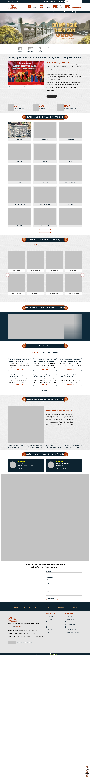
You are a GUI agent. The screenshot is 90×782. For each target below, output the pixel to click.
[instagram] (29, 642)
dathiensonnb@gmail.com (17, 628)
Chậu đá (60, 47)
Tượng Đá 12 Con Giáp (70, 182)
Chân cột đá (70, 139)
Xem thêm (45, 231)
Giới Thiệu (69, 616)
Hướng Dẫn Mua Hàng (72, 624)
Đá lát (70, 161)
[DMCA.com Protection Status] (53, 654)
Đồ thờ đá (19, 225)
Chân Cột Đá (51, 627)
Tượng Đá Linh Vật (45, 204)
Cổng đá (20, 51)
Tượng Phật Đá (70, 204)
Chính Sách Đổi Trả (71, 627)
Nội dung (48, 589)
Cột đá (40, 51)
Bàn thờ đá (19, 139)
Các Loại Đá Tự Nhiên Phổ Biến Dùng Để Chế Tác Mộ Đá (35, 446)
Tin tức (44, 12)
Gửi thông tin (52, 598)
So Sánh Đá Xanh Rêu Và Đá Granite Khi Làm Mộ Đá (73, 446)
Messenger (87, 775)
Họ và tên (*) (49, 571)
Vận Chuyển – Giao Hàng (73, 632)
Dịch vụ (33, 12)
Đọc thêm (19, 369)
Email (47, 583)
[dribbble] (21, 642)
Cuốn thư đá (30, 51)
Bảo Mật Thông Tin (71, 629)
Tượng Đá (50, 624)
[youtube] (27, 642)
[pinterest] (19, 642)
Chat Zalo (87, 771)
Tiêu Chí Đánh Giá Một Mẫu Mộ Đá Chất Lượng (16, 446)
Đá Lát (49, 632)
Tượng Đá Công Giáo (19, 204)
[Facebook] (17, 642)
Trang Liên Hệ (70, 619)
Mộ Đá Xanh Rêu (35, 270)
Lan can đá (45, 182)
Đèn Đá (69, 47)
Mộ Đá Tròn (73, 270)
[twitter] (31, 642)
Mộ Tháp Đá (16, 270)
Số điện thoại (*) (50, 577)
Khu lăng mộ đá (45, 225)
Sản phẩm (22, 12)
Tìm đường (87, 767)
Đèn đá (19, 182)
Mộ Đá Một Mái (54, 293)
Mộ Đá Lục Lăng (74, 293)
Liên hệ (73, 12)
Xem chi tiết (51, 96)
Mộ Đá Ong (35, 293)
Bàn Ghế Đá (51, 629)
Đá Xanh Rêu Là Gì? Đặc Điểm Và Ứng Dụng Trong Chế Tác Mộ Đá (53, 446)
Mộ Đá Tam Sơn (16, 293)
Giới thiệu (55, 12)
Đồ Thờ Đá (50, 616)
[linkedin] (23, 642)
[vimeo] (25, 642)
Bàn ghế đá (45, 139)
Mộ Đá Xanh (54, 270)
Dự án (64, 12)
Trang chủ (11, 12)
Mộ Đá (70, 225)
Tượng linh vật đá (50, 47)
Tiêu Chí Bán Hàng (71, 621)
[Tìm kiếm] (81, 1)
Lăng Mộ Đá (51, 619)
